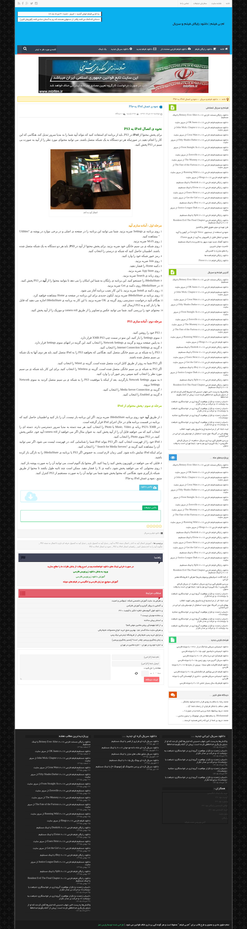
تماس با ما (184, 3)
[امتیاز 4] (157, 526)
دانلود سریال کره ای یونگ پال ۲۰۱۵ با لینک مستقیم (134, 760)
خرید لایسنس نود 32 (218, 810)
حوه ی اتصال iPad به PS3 (139, 478)
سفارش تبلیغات (200, 3)
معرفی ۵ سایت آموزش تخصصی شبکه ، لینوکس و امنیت (136, 601)
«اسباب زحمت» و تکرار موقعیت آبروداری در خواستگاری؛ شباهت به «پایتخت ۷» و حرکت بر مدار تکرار (199, 403)
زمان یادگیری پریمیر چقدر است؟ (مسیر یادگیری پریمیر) (136, 640)
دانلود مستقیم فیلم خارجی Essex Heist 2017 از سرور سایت (200, 193)
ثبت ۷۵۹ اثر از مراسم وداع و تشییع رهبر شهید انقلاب (204, 429)
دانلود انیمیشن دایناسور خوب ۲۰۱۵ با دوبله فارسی (205, 651)
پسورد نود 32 (221, 801)
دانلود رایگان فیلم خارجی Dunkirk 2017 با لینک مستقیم (202, 182)
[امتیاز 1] (148, 526)
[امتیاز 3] (154, 526)
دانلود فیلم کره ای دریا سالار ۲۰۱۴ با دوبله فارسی (205, 656)
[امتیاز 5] (160, 526)
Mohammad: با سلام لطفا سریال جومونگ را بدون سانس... (202, 716)
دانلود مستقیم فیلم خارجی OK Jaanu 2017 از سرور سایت (201, 122)
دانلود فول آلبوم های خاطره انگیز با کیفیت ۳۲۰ (140, 611)
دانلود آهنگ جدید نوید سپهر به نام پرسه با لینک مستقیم (203, 242)
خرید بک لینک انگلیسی (217, 793)
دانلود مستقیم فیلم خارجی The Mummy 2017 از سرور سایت (200, 160)
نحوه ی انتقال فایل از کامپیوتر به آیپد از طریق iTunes (204, 237)
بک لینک (102, 49)
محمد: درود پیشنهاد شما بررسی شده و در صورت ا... (205, 711)
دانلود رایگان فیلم (203, 49)
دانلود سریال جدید (120, 49)
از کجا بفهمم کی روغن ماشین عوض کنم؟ (143, 625)
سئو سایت (223, 814)
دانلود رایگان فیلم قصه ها (216, 255)
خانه (228, 3)
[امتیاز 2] (151, 526)
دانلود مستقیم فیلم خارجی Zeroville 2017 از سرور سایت (201, 155)
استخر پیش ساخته (152, 620)
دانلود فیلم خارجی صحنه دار (174, 49)
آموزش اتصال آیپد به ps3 (141, 543)
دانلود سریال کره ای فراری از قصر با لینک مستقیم (135, 741)
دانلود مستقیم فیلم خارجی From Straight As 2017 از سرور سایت (58, 784)
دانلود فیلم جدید (144, 49)
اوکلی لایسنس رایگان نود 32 (215, 806)
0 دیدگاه (119, 114)
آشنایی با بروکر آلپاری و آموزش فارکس (144, 606)
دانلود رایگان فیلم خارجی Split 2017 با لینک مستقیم (204, 215)
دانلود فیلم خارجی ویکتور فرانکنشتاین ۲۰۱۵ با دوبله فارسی (201, 672)
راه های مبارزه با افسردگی (216, 251)
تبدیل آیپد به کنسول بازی (98, 543)
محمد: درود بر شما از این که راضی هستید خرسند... (205, 720)
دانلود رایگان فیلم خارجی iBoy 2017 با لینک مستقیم (204, 203)
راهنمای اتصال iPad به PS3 (124, 546)
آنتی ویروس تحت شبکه (195, 822)
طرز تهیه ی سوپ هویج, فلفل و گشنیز (212, 227)
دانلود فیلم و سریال (209, 99)
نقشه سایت (216, 3)
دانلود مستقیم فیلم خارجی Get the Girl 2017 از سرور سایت (200, 198)
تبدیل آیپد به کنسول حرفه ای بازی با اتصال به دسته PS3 (63, 543)
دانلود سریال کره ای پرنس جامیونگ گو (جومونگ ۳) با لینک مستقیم (127, 767)
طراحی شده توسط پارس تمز (111, 925)
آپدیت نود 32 (222, 797)
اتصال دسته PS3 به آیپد (119, 543)
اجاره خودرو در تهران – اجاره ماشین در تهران (140, 645)
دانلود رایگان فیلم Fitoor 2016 (213, 260)
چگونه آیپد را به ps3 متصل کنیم (149, 546)
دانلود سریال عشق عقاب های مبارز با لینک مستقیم (135, 754)
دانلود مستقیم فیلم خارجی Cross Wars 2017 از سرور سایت (201, 135)
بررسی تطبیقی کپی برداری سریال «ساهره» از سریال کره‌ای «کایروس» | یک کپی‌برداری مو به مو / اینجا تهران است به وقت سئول (200, 443)
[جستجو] (25, 48)
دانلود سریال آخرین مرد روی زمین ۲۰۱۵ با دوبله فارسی (203, 660)
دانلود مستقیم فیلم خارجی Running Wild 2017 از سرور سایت (199, 172)
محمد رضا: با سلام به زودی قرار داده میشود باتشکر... (204, 702)
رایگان (225, 818)
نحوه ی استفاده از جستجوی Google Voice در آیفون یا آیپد (202, 232)
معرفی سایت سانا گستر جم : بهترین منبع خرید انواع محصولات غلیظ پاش (129, 630)
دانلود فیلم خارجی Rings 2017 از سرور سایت (207, 177)
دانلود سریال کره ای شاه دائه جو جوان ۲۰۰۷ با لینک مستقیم (130, 748)
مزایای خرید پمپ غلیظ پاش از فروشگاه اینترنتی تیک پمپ (135, 635)
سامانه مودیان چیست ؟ (151, 615)
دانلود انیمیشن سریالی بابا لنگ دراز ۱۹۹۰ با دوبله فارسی (202, 647)
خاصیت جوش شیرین (219, 246)
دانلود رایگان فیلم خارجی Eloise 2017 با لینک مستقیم (203, 188)
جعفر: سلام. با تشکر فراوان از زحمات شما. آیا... (207, 706)
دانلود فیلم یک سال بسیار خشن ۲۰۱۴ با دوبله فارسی (204, 683)
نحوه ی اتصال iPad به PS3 (100, 546)
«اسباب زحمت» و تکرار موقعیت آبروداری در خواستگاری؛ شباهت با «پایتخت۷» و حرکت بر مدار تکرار (199, 409)
